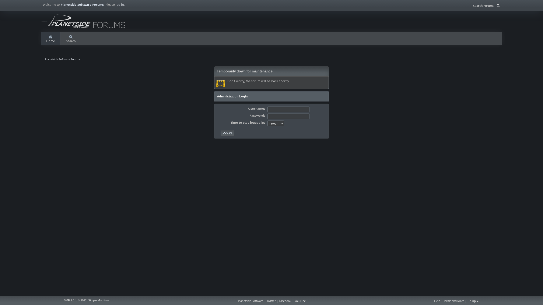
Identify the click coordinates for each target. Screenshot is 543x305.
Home (50, 41)
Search (71, 41)
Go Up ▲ (473, 301)
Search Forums (485, 5)
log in (120, 5)
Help (437, 301)
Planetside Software (250, 301)
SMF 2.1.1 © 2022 (75, 300)
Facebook (285, 301)
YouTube (300, 301)
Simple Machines (98, 300)
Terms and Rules (454, 301)
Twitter (271, 301)
